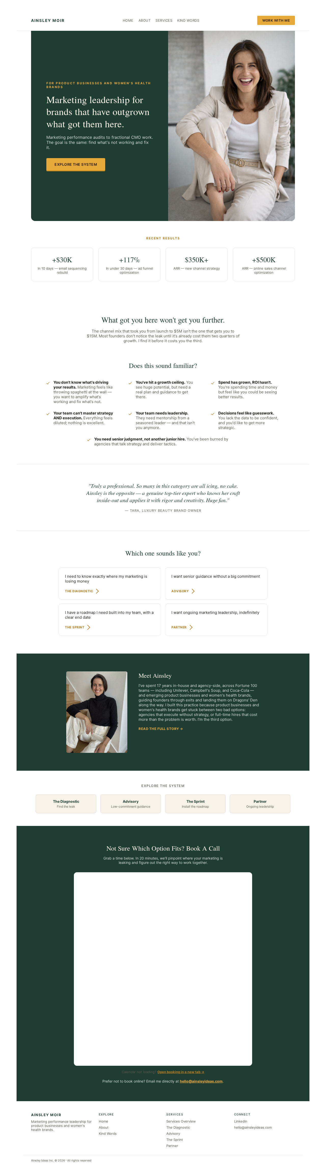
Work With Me (276, 20)
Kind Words (188, 20)
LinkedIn (240, 1121)
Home (128, 20)
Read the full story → (161, 729)
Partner (172, 1146)
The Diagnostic (178, 1127)
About (145, 20)
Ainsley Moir (48, 20)
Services (164, 20)
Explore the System (76, 164)
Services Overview (181, 1121)
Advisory (173, 1133)
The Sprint (174, 1140)
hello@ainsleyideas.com (201, 1081)
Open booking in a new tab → (180, 1072)
